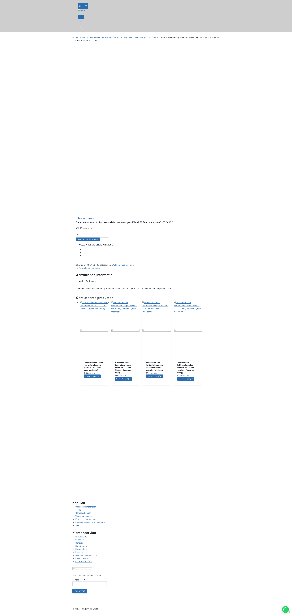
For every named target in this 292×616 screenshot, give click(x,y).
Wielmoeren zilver (120, 265)
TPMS (78, 510)
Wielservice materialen (85, 507)
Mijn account (81, 536)
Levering (79, 552)
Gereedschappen (83, 513)
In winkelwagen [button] (90, 376)
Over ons (79, 540)
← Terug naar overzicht (85, 218)
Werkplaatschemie (83, 516)
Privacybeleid (81, 558)
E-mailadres (78, 580)
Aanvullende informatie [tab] (89, 268)
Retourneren (81, 546)
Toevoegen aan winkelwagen (88, 239)
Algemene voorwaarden (86, 555)
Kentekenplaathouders (85, 519)
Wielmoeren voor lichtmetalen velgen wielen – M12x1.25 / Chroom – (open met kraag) (123, 367)
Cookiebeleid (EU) (83, 561)
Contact (79, 543)
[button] (285, 609)
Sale (77, 525)
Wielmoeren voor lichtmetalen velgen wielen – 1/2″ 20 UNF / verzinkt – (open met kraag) (186, 367)
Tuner (131, 265)
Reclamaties (81, 549)
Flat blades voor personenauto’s (90, 522)
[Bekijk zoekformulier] (81, 17)
